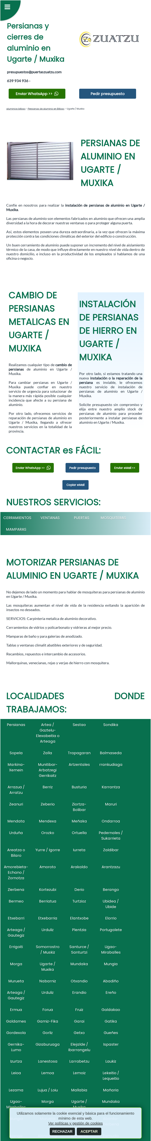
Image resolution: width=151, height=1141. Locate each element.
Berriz (48, 787)
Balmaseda (111, 753)
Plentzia (79, 929)
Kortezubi (47, 889)
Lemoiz (79, 1073)
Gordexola (16, 1032)
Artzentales (79, 764)
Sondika (110, 724)
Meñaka (79, 821)
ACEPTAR (89, 1131)
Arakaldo (79, 866)
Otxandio (79, 981)
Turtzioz (79, 901)
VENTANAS (50, 517)
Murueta (16, 981)
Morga (16, 964)
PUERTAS (81, 517)
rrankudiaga (110, 764)
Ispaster (111, 1044)
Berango (111, 889)
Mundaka (79, 964)
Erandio (79, 992)
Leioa (16, 1073)
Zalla (47, 753)
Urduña (16, 832)
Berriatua (47, 901)
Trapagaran (79, 753)
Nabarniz (47, 981)
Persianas (16, 724)
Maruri (111, 804)
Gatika (111, 1021)
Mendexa (47, 821)
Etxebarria (47, 918)
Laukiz (110, 1061)
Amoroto (47, 866)
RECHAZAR (62, 1131)
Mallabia (79, 1090)
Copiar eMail (75, 485)
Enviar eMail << (124, 468)
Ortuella (79, 832)
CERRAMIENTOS (17, 517)
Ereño (111, 992)
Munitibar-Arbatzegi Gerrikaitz (47, 770)
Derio (79, 889)
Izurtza (16, 1061)
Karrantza (111, 787)
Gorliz (48, 1032)
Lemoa (47, 1073)
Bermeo (16, 901)
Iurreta (79, 850)
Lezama (16, 1090)
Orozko (47, 832)
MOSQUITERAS (113, 517)
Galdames (16, 1021)
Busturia (79, 787)
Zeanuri (16, 804)
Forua (47, 1009)
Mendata (16, 821)
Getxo (79, 1032)
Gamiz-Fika (47, 1021)
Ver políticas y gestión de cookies (75, 1123)
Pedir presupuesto (108, 93)
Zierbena (16, 889)
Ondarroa (111, 821)
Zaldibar (111, 850)
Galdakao (110, 1009)
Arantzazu (111, 866)
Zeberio (48, 804)
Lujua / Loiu (48, 1090)
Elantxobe (79, 918)
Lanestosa (47, 1061)
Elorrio (111, 918)
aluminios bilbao (15, 108)
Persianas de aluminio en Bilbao (45, 108)
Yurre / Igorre (47, 850)
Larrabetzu (79, 1061)
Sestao (79, 724)
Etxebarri (16, 918)
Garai (79, 1021)
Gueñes (111, 1032)
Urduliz (48, 929)
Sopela (16, 753)
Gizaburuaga (48, 1044)
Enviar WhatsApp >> (34, 93)
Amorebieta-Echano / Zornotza (16, 872)
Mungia (111, 964)
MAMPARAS (16, 529)
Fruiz (79, 1009)
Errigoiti (16, 946)
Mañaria (111, 1090)
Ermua (16, 1009)
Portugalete (111, 929)
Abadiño (111, 981)
